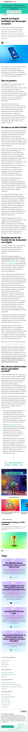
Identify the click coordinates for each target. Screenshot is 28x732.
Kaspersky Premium (5, 664)
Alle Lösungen (4, 666)
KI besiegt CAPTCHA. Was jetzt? (14, 612)
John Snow (6, 42)
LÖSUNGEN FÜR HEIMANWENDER (8, 657)
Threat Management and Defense (8, 696)
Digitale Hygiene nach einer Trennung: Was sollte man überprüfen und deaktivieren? (14, 588)
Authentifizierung (17, 163)
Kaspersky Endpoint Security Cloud (8, 674)
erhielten (14, 198)
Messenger (5, 14)
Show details (21, 724)
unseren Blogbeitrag (14, 424)
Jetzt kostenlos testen (14, 12)
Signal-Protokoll (10, 263)
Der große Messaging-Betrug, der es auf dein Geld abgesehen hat (10, 513)
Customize (19, 726)
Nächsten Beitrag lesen (7, 519)
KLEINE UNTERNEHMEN (6, 669)
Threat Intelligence (5, 704)
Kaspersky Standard (5, 660)
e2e (6, 462)
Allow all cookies (7, 726)
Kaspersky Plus (4, 662)
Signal (21, 465)
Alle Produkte (4, 676)
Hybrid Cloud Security (5, 700)
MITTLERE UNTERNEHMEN (7, 679)
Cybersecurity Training (6, 702)
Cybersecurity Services (6, 694)
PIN (17, 333)
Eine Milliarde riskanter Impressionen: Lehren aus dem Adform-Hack (14, 565)
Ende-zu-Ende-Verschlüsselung (12, 262)
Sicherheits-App (15, 440)
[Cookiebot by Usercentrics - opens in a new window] (21, 711)
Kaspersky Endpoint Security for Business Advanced (11, 686)
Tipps (14, 560)
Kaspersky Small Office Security (7, 672)
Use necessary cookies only (14, 729)
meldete (11, 66)
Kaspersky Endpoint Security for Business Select (11, 684)
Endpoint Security (5, 698)
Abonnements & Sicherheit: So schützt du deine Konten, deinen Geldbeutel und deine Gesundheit (14, 638)
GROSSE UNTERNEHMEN (6, 691)
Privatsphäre (15, 465)
